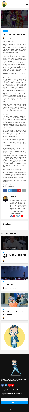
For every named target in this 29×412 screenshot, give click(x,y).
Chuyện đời (5, 31)
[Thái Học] (5, 199)
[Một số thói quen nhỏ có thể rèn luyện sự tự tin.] (14, 300)
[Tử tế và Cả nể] (14, 273)
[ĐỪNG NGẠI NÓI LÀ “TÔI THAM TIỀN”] (14, 243)
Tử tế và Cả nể (8, 284)
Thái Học (6, 38)
